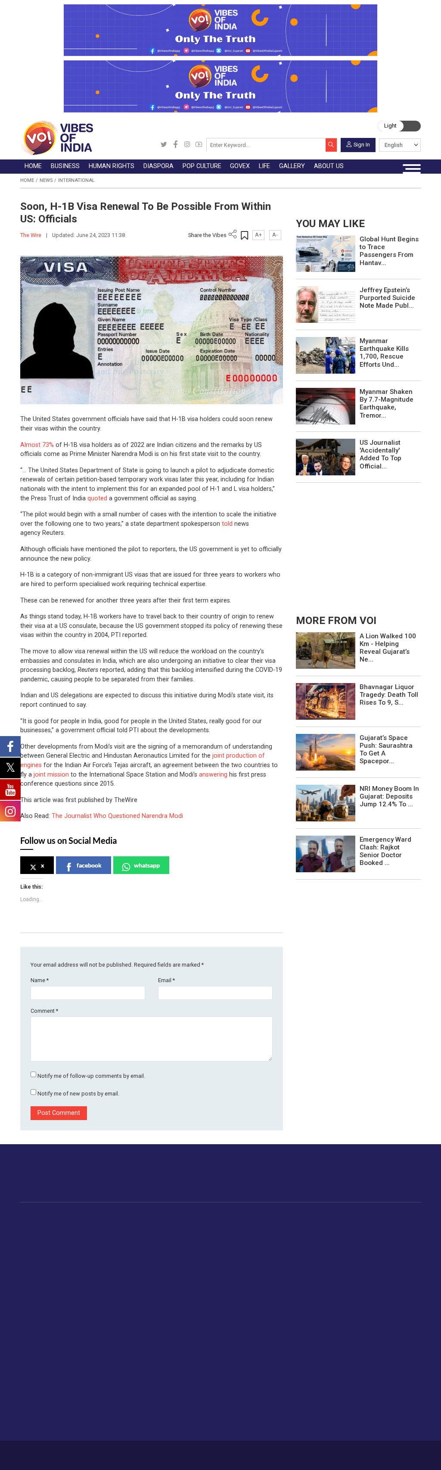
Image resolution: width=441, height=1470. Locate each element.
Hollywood (257, 1236)
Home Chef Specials (368, 1226)
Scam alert (247, 1324)
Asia (193, 1236)
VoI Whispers (298, 1236)
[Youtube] (199, 145)
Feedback (126, 1452)
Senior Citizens (146, 1354)
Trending (51, 1226)
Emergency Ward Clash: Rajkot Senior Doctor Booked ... (385, 851)
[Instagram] (187, 145)
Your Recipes (357, 1246)
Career (47, 1452)
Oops (238, 1344)
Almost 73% (37, 445)
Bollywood (256, 1226)
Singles (135, 1365)
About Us (70, 1452)
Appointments (299, 1256)
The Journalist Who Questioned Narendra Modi (117, 816)
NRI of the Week (211, 1246)
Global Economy (122, 1246)
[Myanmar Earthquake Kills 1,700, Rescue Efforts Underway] (325, 355)
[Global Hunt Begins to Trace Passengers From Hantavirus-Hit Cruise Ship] (325, 253)
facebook (89, 865)
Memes (194, 1344)
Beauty (135, 1415)
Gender (135, 1324)
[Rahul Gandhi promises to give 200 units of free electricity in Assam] (325, 650)
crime (47, 1266)
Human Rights (162, 1217)
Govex (279, 1217)
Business (103, 1217)
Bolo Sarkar (295, 1246)
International (76, 180)
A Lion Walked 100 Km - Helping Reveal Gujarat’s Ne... (388, 648)
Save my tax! (117, 1266)
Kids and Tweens (149, 1394)
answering (213, 774)
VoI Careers (248, 1365)
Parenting (138, 1344)
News (46, 180)
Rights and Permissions (265, 1375)
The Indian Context (65, 1246)
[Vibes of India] (56, 137)
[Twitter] (164, 145)
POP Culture (249, 1217)
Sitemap (188, 1452)
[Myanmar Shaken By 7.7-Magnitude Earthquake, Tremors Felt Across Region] (325, 406)
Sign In (362, 144)
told (227, 523)
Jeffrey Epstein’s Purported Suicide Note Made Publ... (387, 297)
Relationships (144, 1335)
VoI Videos (199, 1324)
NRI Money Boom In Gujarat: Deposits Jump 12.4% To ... (389, 796)
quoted (97, 498)
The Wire (31, 235)
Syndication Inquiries (260, 1354)
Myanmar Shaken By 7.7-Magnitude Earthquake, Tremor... (386, 403)
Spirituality (139, 1425)
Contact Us (98, 1452)
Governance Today (305, 1226)
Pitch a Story (249, 1335)
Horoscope (141, 1304)
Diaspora (191, 1217)
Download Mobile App (379, 1455)
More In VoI (238, 1295)
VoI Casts (197, 1335)
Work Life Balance (151, 1375)
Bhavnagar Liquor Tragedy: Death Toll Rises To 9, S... (389, 694)
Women (136, 1314)
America (199, 1226)
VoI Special (55, 1276)
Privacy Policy (158, 1452)
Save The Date (203, 1304)
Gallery (185, 1295)
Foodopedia (347, 1217)
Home (27, 180)
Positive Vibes (59, 1286)
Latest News (57, 1236)
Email (166, 980)
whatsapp (147, 865)
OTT (248, 1246)
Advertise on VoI (255, 1304)
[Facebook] (175, 145)
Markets (110, 1256)
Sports (134, 1405)
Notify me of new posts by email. (78, 1093)
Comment (44, 1011)
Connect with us (381, 1180)
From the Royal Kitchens (374, 1236)
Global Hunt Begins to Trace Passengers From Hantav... (389, 251)
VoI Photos (199, 1354)
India (105, 1226)
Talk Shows (199, 1314)
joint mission (51, 774)
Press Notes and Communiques (277, 1314)
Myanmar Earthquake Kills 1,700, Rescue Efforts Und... (384, 352)
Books (251, 1256)
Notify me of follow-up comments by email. (91, 1076)
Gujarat (49, 1256)
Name (40, 980)
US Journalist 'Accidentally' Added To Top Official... (380, 454)
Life (123, 1295)
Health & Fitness (148, 1385)
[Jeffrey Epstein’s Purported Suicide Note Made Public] (325, 304)
